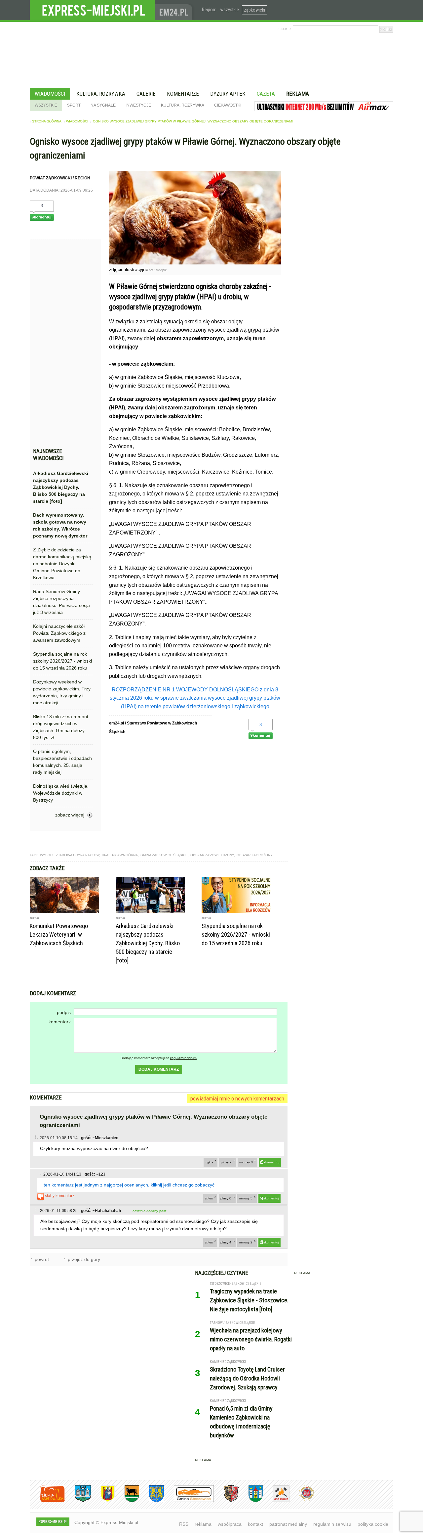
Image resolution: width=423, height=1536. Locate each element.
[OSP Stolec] (276, 1501)
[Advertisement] (63, 345)
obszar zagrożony (255, 855)
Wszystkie (46, 105)
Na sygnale (103, 105)
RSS (183, 1524)
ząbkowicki (254, 10)
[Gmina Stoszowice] (189, 1501)
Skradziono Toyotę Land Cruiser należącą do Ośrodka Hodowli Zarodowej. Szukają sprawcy (247, 1378)
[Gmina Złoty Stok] (226, 1501)
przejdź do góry (84, 1259)
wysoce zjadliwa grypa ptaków (69, 855)
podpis (64, 1012)
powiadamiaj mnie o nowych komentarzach (237, 1098)
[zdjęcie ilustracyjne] (195, 262)
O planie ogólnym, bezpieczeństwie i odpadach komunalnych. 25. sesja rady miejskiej (62, 762)
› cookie (284, 28)
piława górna (125, 855)
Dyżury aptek (228, 93)
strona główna (46, 121)
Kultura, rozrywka (100, 93)
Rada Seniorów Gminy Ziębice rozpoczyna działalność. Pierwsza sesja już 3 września (61, 602)
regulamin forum (183, 1058)
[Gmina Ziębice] (251, 1501)
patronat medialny (288, 1524)
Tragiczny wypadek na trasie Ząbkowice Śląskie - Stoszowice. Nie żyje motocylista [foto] (249, 1300)
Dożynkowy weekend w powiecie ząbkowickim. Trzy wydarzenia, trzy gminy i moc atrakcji (62, 692)
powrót (42, 1259)
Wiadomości (50, 93)
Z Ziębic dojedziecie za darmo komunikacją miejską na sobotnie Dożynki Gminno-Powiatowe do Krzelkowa (62, 563)
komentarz (60, 1021)
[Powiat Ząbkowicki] (47, 1501)
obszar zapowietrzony (212, 855)
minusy (246, 1162)
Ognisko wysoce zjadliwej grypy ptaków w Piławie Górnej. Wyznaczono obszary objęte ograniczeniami (193, 121)
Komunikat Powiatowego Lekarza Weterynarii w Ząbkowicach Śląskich (59, 934)
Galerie (146, 93)
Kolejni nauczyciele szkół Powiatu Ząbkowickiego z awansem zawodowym (59, 633)
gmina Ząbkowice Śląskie (164, 855)
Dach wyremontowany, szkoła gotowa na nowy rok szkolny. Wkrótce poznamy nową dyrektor (60, 525)
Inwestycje (138, 105)
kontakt (255, 1524)
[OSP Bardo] (301, 1500)
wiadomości (77, 121)
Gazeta (266, 93)
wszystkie (229, 9)
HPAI (105, 855)
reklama (203, 1524)
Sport (74, 105)
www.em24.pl (175, 10)
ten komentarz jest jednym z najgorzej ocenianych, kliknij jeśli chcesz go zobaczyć (129, 1184)
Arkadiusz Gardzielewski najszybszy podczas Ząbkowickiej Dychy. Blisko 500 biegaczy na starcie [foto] (60, 487)
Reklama (297, 93)
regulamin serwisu (332, 1524)
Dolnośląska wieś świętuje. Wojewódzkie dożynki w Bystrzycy (61, 793)
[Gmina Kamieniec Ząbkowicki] (151, 1501)
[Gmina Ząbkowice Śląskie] (78, 1501)
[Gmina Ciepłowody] (127, 1501)
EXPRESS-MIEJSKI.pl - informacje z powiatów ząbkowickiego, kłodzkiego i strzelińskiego (92, 10)
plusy (226, 1162)
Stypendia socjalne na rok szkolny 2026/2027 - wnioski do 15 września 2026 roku (62, 661)
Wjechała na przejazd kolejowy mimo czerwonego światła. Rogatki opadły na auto (251, 1339)
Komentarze (183, 93)
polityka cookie (373, 1524)
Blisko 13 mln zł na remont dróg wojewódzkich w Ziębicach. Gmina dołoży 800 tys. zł (60, 727)
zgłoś (209, 1162)
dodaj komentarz (158, 1069)
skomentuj (271, 1162)
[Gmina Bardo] (103, 1501)
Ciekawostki (227, 105)
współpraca (230, 1524)
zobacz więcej (69, 814)
